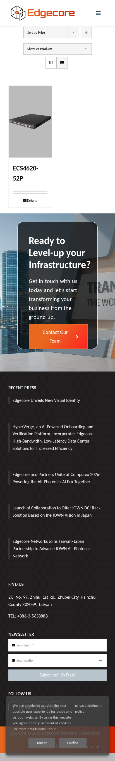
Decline (72, 743)
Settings (93, 705)
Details (32, 200)
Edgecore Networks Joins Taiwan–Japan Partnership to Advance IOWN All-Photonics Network (52, 548)
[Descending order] (86, 32)
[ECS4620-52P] (30, 122)
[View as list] (62, 62)
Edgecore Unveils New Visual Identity (46, 400)
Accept (42, 743)
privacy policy (80, 708)
